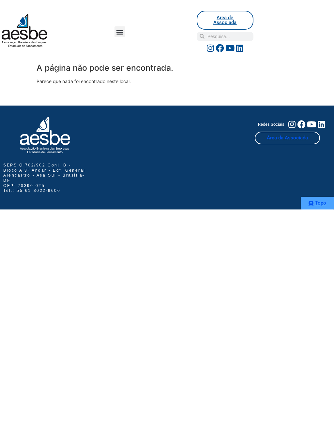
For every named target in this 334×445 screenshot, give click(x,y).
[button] (119, 31)
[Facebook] (220, 48)
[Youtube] (230, 48)
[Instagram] (210, 48)
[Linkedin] (240, 48)
